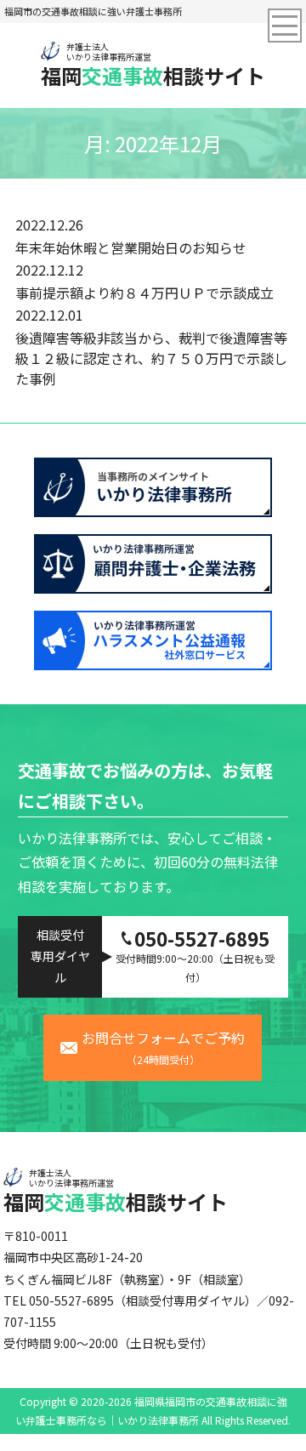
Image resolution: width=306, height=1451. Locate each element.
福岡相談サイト (153, 64)
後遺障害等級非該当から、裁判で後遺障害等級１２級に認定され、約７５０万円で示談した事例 (151, 358)
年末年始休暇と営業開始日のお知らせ (130, 247)
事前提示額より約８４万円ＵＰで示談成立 (144, 292)
